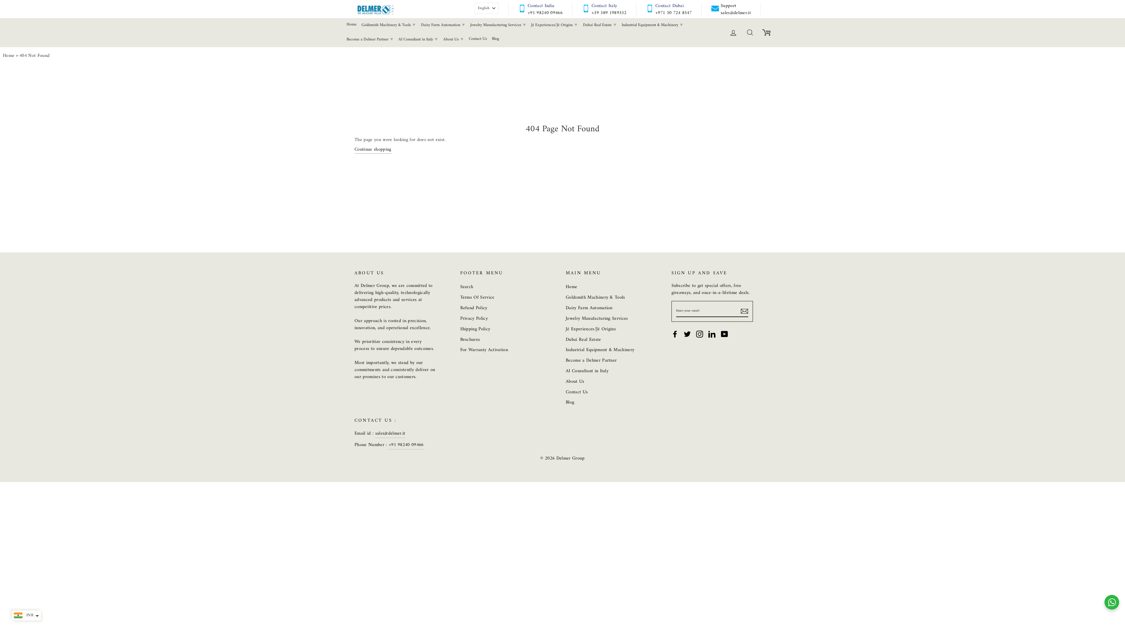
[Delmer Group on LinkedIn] (711, 334)
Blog (495, 38)
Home (352, 24)
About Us (451, 39)
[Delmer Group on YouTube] (724, 334)
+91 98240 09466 (545, 13)
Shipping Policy (475, 329)
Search (466, 287)
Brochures (470, 340)
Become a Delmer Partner (368, 39)
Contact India (541, 6)
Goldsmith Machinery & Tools (387, 25)
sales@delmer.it (390, 433)
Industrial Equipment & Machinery (650, 25)
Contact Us (478, 38)
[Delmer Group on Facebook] (675, 334)
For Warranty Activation (484, 350)
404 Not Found (34, 55)
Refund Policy (474, 308)
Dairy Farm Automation (441, 25)
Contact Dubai (669, 6)
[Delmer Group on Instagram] (699, 334)
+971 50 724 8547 (673, 13)
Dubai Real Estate (598, 25)
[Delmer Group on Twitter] (687, 334)
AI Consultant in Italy (416, 39)
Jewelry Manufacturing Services (496, 25)
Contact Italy (604, 6)
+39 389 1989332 (609, 13)
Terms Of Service (477, 297)
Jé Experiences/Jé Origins (552, 25)
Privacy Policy (474, 318)
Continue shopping (372, 150)
